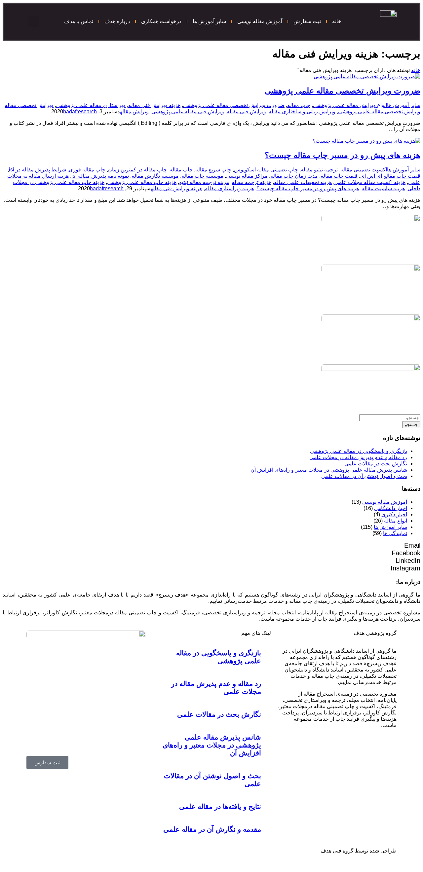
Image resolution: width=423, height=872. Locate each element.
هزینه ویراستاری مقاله (229, 188)
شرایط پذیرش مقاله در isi (37, 169)
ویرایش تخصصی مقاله (29, 105)
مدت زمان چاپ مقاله (294, 176)
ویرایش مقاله (134, 111)
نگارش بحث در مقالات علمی (375, 463)
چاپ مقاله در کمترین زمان (137, 169)
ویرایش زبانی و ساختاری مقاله (302, 111)
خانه (336, 21)
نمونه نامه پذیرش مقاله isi (100, 176)
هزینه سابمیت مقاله (383, 188)
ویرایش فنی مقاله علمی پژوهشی (187, 111)
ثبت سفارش (307, 21)
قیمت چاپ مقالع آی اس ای (390, 176)
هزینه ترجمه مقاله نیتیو (204, 182)
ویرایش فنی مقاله (246, 111)
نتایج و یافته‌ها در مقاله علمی (220, 806)
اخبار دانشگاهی (390, 508)
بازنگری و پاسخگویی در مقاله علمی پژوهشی (358, 451)
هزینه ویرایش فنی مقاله (154, 105)
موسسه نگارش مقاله (155, 176)
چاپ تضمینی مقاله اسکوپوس (266, 169)
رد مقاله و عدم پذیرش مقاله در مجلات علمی (358, 457)
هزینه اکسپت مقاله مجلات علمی (369, 182)
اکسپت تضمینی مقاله (363, 169)
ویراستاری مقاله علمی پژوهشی (91, 105)
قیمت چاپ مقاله (339, 176)
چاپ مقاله (298, 105)
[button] (33, 21)
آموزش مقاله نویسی (259, 21)
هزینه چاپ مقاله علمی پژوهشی (141, 182)
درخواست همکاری (161, 21)
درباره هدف (117, 21)
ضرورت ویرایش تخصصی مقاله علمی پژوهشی (342, 90)
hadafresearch (80, 111)
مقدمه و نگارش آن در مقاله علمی (212, 829)
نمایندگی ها (395, 533)
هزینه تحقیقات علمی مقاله (303, 182)
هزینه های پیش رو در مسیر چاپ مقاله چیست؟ (342, 155)
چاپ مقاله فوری (87, 169)
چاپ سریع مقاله (213, 169)
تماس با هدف (78, 21)
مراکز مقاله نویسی (247, 176)
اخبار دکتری (394, 514)
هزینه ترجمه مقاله (251, 182)
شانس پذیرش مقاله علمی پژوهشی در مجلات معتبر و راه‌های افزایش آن (328, 470)
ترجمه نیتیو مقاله (319, 169)
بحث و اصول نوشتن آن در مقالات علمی (364, 476)
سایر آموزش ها (209, 21)
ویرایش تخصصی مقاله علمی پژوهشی (379, 111)
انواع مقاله (395, 521)
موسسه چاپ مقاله (202, 176)
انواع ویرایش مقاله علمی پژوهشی (350, 105)
